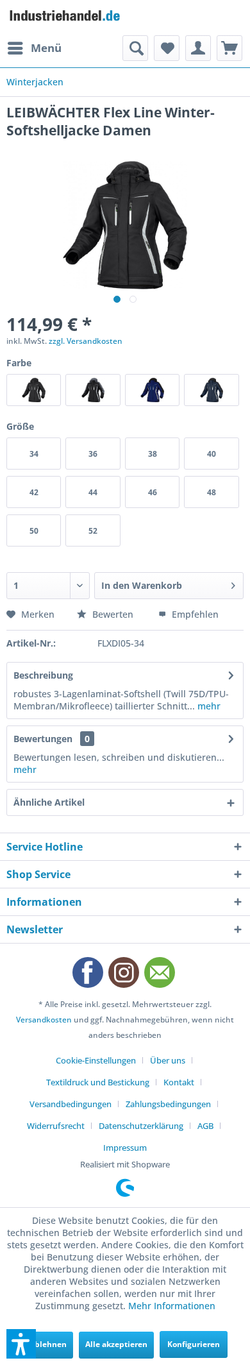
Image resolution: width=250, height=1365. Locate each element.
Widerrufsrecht (56, 1126)
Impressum (125, 1147)
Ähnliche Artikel (49, 802)
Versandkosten (44, 1019)
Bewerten (113, 614)
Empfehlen (194, 614)
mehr (208, 706)
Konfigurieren (193, 1344)
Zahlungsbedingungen (168, 1104)
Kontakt (178, 1082)
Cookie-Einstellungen (96, 1060)
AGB (205, 1126)
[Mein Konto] (198, 48)
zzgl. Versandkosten (85, 340)
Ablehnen (48, 1344)
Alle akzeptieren (116, 1344)
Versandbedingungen (70, 1104)
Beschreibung (43, 675)
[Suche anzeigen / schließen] (135, 48)
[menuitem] (34, 48)
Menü (46, 47)
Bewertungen (42, 739)
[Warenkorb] (229, 48)
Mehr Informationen (171, 1306)
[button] (21, 1344)
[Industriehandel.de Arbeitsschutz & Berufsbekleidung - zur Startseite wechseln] (65, 17)
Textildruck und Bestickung (97, 1082)
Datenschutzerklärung (141, 1126)
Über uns (167, 1060)
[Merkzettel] (166, 48)
